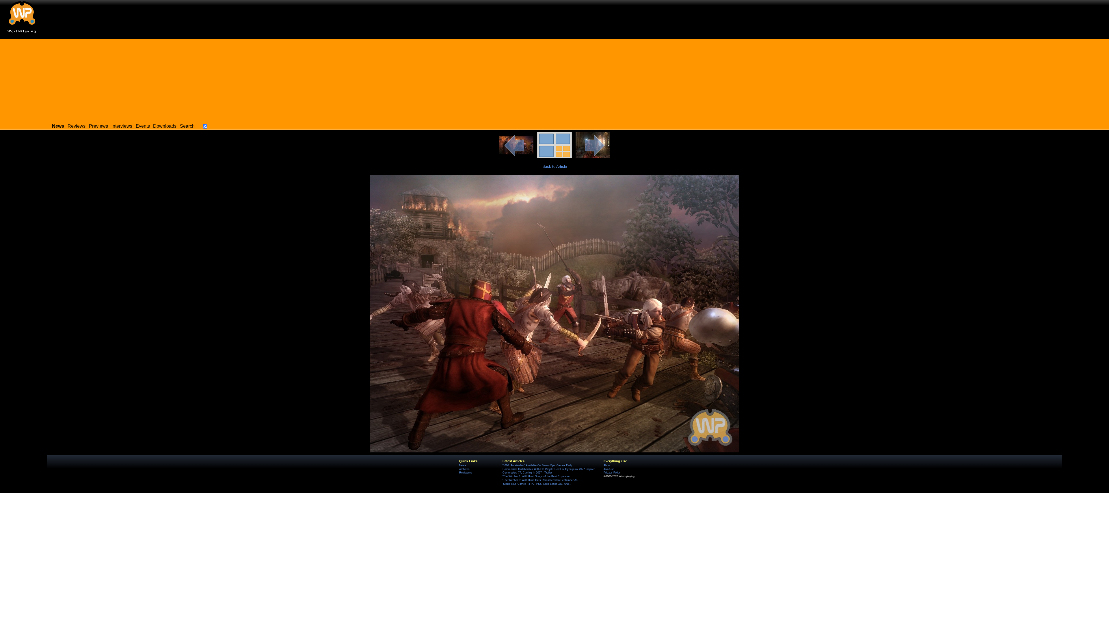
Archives (464, 469)
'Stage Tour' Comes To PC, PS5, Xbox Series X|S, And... (537, 483)
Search (187, 126)
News (462, 465)
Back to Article (554, 166)
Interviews (121, 126)
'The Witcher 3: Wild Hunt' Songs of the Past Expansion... (538, 476)
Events (143, 126)
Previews (98, 126)
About (607, 465)
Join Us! (609, 469)
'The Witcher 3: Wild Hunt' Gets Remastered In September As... (541, 480)
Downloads (164, 126)
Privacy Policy (612, 472)
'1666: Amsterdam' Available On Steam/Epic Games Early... (538, 465)
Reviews (76, 126)
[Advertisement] (554, 79)
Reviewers (465, 472)
